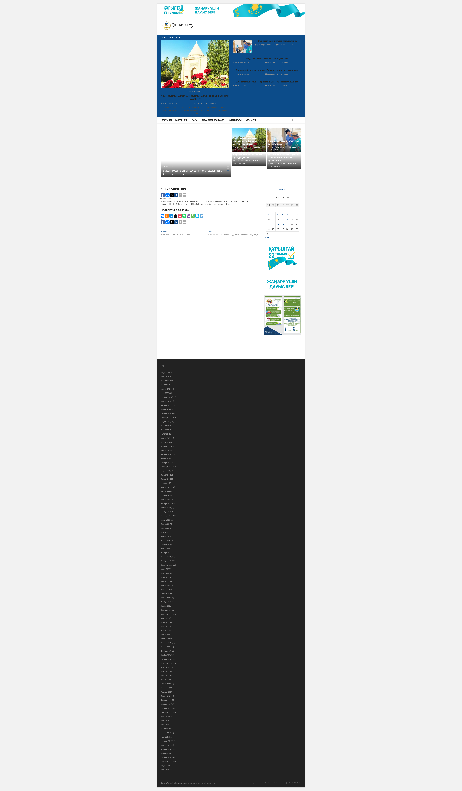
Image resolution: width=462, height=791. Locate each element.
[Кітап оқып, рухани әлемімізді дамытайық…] (242, 46)
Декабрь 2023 (166, 503)
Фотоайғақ (251, 120)
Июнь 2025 (165, 430)
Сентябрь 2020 (166, 663)
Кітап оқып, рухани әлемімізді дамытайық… (278, 41)
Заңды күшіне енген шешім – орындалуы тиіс (267, 58)
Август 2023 (165, 520)
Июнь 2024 (165, 479)
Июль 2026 (165, 377)
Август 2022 (165, 569)
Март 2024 (165, 491)
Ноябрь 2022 (166, 557)
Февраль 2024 (166, 495)
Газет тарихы (253, 783)
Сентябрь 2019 (166, 712)
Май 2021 (164, 630)
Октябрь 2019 (166, 708)
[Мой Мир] (171, 216)
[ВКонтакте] (162, 216)
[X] (175, 216)
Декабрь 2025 (166, 405)
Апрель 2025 (166, 438)
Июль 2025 (165, 426)
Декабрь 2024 (166, 454)
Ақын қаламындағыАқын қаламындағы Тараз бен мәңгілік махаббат (195, 97)
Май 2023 (164, 532)
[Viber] (188, 216)
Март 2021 (165, 639)
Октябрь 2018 (166, 757)
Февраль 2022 (166, 594)
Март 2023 (165, 540)
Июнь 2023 (165, 528)
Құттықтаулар (236, 120)
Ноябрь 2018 (166, 753)
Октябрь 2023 (166, 512)
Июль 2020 (165, 671)
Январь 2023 (166, 549)
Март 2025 (165, 442)
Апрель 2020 (166, 684)
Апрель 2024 (166, 487)
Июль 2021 (165, 622)
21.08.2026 (198, 104)
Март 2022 (165, 589)
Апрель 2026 (166, 389)
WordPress (191, 783)
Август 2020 (165, 667)
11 (273, 219)
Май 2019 (164, 729)
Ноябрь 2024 (166, 458)
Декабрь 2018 (166, 749)
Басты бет (167, 120)
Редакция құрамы (294, 782)
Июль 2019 (165, 720)
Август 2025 (165, 422)
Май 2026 (164, 385)
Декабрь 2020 (166, 651)
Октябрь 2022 (166, 561)
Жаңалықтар (194, 92)
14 (287, 219)
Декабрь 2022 (166, 553)
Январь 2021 (166, 647)
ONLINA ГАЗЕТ (265, 783)
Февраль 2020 (166, 692)
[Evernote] (184, 216)
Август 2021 (165, 618)
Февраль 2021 (166, 643)
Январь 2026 (166, 401)
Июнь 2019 (165, 725)
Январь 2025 (166, 450)
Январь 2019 (166, 745)
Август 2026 (165, 372)
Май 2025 (164, 434)
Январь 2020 (166, 696)
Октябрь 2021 (166, 610)
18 (273, 224)
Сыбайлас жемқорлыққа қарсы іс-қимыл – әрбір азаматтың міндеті (267, 81)
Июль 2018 (165, 770)
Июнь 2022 (165, 577)
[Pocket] (180, 216)
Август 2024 (165, 471)
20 (283, 224)
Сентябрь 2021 (166, 614)
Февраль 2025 (166, 446)
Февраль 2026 (166, 397)
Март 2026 (165, 393)
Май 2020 (164, 680)
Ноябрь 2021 (166, 606)
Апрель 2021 (166, 634)
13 (283, 219)
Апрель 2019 (166, 733)
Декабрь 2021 (166, 602)
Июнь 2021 (165, 626)
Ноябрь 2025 (166, 409)
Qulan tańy (182, 25)
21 (287, 224)
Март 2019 (165, 737)
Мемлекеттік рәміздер (213, 120)
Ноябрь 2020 (166, 655)
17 (268, 224)
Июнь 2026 (165, 381)
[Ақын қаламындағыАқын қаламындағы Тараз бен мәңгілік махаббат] (195, 64)
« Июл (266, 238)
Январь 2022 (166, 598)
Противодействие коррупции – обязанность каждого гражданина (267, 70)
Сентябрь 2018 (166, 761)
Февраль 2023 (166, 544)
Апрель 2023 (166, 536)
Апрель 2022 (166, 585)
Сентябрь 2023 (166, 516)
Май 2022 (164, 581)
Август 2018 (165, 766)
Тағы (194, 120)
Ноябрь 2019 (166, 704)
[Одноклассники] (167, 216)
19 (278, 224)
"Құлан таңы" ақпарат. (170, 104)
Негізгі (242, 783)
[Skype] (197, 216)
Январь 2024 (166, 499)
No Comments (211, 104)
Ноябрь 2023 (166, 508)
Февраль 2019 (166, 741)
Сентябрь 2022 (166, 565)
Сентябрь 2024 (166, 467)
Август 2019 (165, 716)
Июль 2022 (165, 573)
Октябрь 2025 (166, 413)
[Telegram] (201, 216)
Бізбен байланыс (279, 783)
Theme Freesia (182, 783)
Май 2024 (164, 483)
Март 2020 (165, 688)
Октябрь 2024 (166, 463)
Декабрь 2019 (166, 700)
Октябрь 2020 (166, 659)
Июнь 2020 (165, 675)
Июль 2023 (165, 524)
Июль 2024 (165, 475)
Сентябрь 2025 (166, 418)
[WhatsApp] (193, 216)
